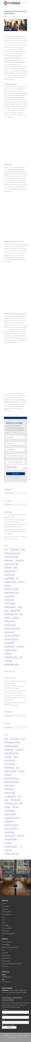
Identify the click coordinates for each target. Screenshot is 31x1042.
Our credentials (6, 906)
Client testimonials (6, 914)
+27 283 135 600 (6, 982)
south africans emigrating (10, 650)
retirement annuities (15, 610)
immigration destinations (10, 582)
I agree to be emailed (9, 1025)
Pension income (6, 961)
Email (3, 1020)
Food (17, 578)
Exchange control (6, 958)
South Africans (20, 646)
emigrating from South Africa (11, 564)
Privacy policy (5, 925)
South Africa (7, 618)
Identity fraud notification (8, 933)
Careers (4, 922)
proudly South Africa (9, 600)
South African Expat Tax (10, 625)
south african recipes (10, 646)
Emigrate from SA (19, 560)
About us (4, 903)
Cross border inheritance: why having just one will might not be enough (14, 521)
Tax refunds (5, 953)
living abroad (8, 585)
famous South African (10, 574)
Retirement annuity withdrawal (9, 947)
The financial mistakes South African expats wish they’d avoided (15, 516)
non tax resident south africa (12, 592)
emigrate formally (9, 560)
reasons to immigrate (10, 603)
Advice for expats (14, 549)
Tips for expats (8, 661)
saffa (21, 614)
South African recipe (9, 643)
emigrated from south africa (11, 557)
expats (15, 567)
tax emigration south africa (11, 657)
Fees (3, 917)
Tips (21, 657)
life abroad (21, 582)
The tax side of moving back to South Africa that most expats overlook (15, 537)
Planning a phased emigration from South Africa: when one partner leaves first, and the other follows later (15, 532)
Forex (3, 950)
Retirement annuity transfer (11, 614)
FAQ (3, 920)
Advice (6, 549)
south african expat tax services (12, 628)
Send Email (15, 473)
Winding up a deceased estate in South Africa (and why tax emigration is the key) (15, 526)
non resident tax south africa (12, 589)
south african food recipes (11, 639)
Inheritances (5, 966)
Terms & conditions (7, 928)
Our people (5, 909)
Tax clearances (6, 955)
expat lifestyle (8, 567)
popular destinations (9, 596)
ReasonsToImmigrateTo (10, 607)
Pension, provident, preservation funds (12, 963)
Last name (4, 1015)
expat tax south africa (10, 571)
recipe (19, 607)
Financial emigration (7, 942)
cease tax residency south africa (12, 553)
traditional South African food (12, 664)
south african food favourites (12, 635)
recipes (6, 610)
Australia (23, 549)
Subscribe (9, 1027)
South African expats (9, 621)
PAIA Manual (5, 931)
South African (16, 618)
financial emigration (9, 578)
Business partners (6, 912)
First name (4, 1009)
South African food (9, 632)
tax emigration (8, 653)
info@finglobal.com (7, 977)
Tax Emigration (6, 944)
